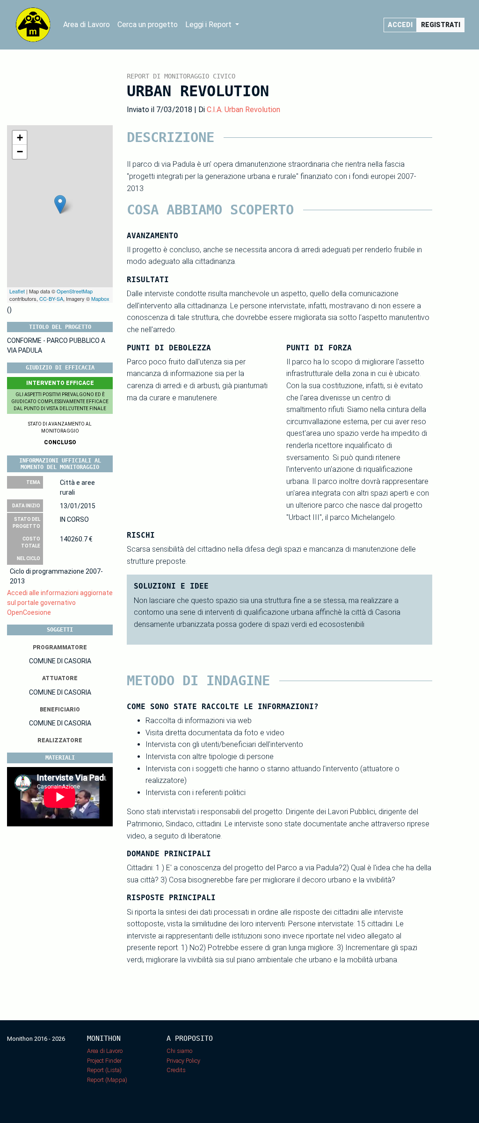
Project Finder (104, 1060)
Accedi (400, 24)
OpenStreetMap (75, 291)
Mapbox (100, 298)
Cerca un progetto (147, 24)
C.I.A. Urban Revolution (243, 109)
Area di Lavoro (86, 24)
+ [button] (20, 137)
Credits (176, 1069)
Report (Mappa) (107, 1079)
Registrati (440, 24)
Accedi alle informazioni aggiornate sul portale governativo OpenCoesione (60, 602)
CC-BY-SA (51, 298)
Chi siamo (179, 1050)
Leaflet (17, 291)
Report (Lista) (104, 1069)
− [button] (20, 151)
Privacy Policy (183, 1060)
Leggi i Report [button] (209, 24)
